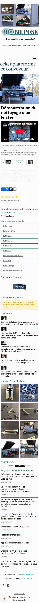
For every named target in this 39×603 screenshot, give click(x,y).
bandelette (20, 180)
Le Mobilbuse (7, 236)
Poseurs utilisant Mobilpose (12, 271)
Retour (19, 162)
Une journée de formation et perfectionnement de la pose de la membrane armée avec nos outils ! (15, 489)
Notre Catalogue (9, 266)
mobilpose (12, 170)
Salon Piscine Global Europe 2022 (15, 527)
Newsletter (7, 261)
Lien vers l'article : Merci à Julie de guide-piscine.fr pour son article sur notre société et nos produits (18, 516)
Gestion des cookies (19, 600)
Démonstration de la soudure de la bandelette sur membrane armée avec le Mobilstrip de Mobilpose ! (18, 349)
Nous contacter (7, 216)
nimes (4, 180)
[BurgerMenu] (34, 58)
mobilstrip (21, 177)
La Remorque (8, 226)
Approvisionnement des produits (15, 543)
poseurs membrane (9, 177)
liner (32, 180)
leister (4, 170)
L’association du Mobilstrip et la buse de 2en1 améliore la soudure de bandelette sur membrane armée (19, 335)
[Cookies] (4, 598)
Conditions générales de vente (19, 597)
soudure (11, 180)
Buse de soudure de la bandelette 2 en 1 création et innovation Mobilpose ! (18, 361)
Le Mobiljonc (7, 241)
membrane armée (8, 173)
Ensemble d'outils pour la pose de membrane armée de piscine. (15, 552)
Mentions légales (19, 594)
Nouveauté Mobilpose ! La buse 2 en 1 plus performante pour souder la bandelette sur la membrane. (19, 374)
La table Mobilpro (9, 231)
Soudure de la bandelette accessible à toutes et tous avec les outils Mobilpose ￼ (19, 323)
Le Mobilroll (7, 246)
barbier (20, 170)
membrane (29, 170)
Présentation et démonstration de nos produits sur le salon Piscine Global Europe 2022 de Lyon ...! (19, 476)
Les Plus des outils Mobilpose (13, 256)
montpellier (31, 177)
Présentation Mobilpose (11, 535)
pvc (27, 180)
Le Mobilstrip (7, 251)
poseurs (19, 173)
